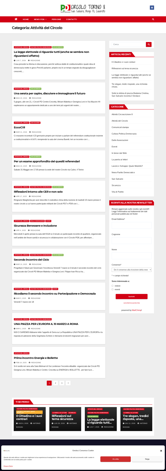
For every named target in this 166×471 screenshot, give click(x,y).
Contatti (71, 19)
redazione (35, 60)
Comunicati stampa (120, 127)
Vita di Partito (58, 47)
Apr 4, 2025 (21, 230)
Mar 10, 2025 (21, 264)
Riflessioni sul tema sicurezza (125, 68)
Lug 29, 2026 (59, 423)
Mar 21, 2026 (21, 132)
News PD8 (39, 19)
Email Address (118, 219)
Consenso (116, 265)
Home (26, 19)
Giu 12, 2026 (130, 423)
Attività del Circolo (22, 47)
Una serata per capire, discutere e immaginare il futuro (49, 93)
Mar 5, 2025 (21, 298)
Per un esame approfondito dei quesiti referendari (47, 161)
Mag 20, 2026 (21, 98)
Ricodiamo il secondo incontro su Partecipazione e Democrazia (55, 293)
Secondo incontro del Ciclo (31, 259)
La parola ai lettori (120, 160)
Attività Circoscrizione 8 (122, 114)
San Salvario (35, 122)
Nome (114, 250)
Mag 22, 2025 (21, 166)
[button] (161, 450)
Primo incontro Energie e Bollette (36, 358)
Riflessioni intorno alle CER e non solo (38, 191)
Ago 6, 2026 (23, 423)
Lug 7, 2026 (21, 60)
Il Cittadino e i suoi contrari (123, 62)
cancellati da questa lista (131, 303)
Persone (56, 19)
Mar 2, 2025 (21, 329)
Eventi (48, 221)
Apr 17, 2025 (21, 196)
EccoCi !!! (19, 127)
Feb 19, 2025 (21, 362)
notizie (117, 286)
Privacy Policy (8, 466)
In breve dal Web (119, 153)
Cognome (116, 234)
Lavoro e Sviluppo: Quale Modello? (127, 166)
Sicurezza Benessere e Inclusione (35, 225)
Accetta (116, 459)
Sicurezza (116, 185)
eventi (117, 289)
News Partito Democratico (123, 172)
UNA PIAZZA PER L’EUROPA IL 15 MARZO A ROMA (46, 324)
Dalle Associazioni (37, 221)
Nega (147, 459)
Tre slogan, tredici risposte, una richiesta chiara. (136, 419)
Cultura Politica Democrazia (41, 47)
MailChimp (136, 310)
